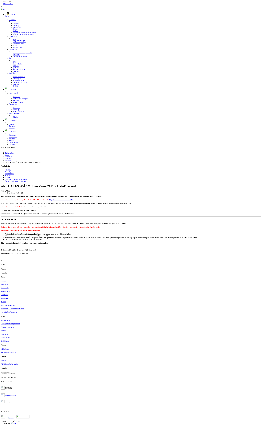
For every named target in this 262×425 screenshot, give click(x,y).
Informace (16, 97)
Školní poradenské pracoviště (22, 53)
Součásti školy (13, 49)
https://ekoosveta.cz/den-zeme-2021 (61, 200)
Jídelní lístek (5, 349)
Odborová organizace (20, 56)
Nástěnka (16, 23)
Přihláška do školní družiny (9, 364)
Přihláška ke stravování (8, 352)
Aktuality (16, 25)
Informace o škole (19, 77)
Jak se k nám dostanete (8, 305)
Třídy (15, 62)
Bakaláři (16, 66)
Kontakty (16, 29)
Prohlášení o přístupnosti (9, 312)
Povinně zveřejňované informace (23, 34)
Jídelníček (12, 139)
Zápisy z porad (18, 102)
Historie (15, 31)
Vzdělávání (12, 73)
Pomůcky (16, 67)
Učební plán (17, 78)
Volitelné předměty (19, 80)
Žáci (10, 58)
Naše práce (16, 71)
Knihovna (16, 55)
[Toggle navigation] (1, 6)
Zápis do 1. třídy (18, 44)
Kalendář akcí (17, 27)
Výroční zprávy (18, 47)
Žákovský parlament (19, 69)
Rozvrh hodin (17, 64)
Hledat (3, 2)
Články (15, 117)
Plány (15, 45)
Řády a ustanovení (19, 40)
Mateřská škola (8, 4)
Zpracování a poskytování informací (24, 33)
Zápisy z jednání (18, 111)
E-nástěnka (12, 20)
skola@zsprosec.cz (10, 395)
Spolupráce (4, 298)
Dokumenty (13, 36)
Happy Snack (13, 142)
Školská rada (13, 104)
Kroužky (16, 84)
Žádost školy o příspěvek (21, 99)
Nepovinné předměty (20, 82)
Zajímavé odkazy (14, 113)
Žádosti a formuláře (19, 42)
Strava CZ (12, 140)
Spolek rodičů (13, 93)
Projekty (16, 86)
